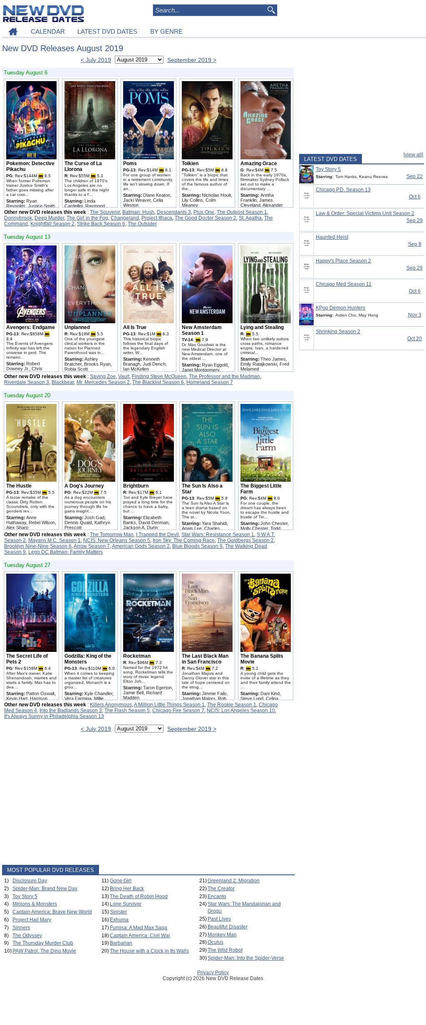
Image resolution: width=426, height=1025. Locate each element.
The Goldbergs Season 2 (245, 540)
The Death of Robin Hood (139, 896)
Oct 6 (415, 197)
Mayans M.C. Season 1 (54, 540)
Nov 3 (414, 315)
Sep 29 (414, 220)
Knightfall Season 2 (52, 224)
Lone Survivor (125, 904)
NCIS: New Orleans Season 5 (116, 540)
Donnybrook (18, 218)
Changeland (125, 218)
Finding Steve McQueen (159, 376)
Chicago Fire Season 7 (178, 710)
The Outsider (142, 224)
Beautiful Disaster (228, 927)
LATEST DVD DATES (107, 31)
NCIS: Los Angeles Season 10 (241, 710)
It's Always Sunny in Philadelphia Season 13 (54, 716)
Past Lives (219, 919)
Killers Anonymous (111, 705)
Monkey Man (222, 935)
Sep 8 (414, 244)
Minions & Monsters (34, 904)
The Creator (221, 888)
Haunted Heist (332, 237)
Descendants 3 (174, 212)
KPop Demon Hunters (340, 308)
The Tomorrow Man (112, 534)
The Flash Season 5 (127, 710)
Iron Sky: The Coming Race (184, 540)
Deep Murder (49, 218)
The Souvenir (105, 212)
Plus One (203, 212)
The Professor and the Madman (224, 376)
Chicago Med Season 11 (344, 284)
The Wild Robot (225, 950)
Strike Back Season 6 (101, 224)
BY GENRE (166, 31)
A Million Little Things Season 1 (169, 705)
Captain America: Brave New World (52, 912)
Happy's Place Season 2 (343, 261)
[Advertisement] (148, 800)
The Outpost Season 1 (242, 212)
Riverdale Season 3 (26, 382)
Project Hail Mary (31, 920)
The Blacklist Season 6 (158, 382)
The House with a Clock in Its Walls (149, 951)
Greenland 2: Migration (234, 881)
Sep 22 (414, 176)
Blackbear (63, 382)
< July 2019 (96, 60)
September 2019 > (191, 60)
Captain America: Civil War (140, 935)
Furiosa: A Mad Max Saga (138, 928)
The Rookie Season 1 (231, 705)
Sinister (118, 912)
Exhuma (119, 920)
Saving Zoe (103, 376)
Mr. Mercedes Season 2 (103, 382)
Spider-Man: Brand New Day (44, 888)
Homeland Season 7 (209, 382)
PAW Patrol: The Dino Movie (44, 951)
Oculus (215, 942)
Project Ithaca (156, 218)
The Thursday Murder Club (42, 943)
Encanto (217, 896)
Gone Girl (120, 881)
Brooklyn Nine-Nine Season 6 (38, 546)
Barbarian (121, 943)
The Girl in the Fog (87, 218)
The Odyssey (27, 935)
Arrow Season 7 (92, 546)
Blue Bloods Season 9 (197, 546)
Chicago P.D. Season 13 (343, 190)
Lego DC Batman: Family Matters (65, 552)
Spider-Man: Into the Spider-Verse (246, 958)
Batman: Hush (138, 212)
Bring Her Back (127, 888)
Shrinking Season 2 (338, 331)
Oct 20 (414, 339)
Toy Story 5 (24, 896)
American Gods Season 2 (141, 546)
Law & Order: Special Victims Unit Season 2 (365, 213)
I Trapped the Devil (157, 534)
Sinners (21, 928)
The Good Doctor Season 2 (205, 218)
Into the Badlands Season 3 (71, 710)
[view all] (413, 155)
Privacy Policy (213, 972)
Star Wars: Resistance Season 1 (217, 534)
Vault (123, 376)
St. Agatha (250, 218)
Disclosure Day (29, 881)
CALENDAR (48, 31)
